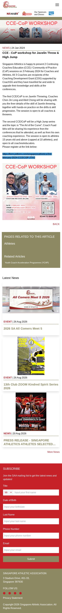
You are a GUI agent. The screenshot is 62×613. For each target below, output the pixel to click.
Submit (31, 559)
